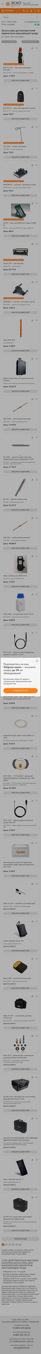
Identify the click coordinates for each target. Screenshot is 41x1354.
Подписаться (20, 690)
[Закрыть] (37, 661)
